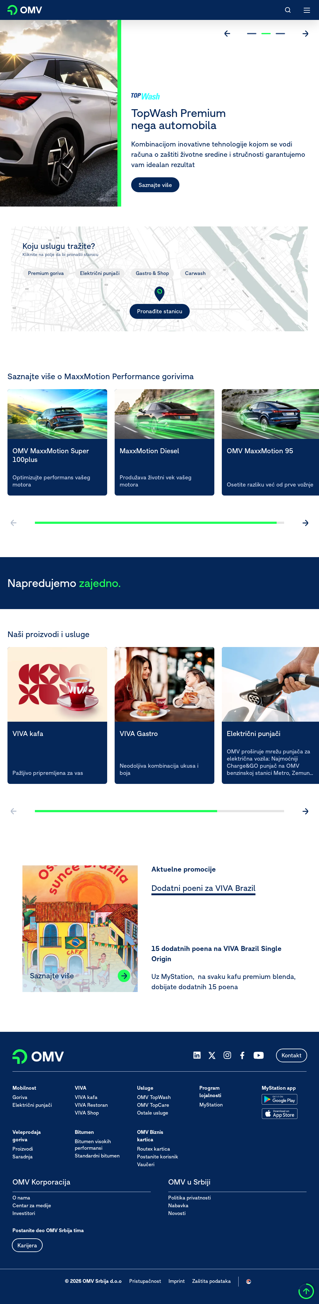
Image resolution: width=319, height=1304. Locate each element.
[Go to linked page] (124, 976)
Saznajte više (155, 185)
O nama (21, 1198)
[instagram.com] (227, 1055)
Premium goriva (46, 273)
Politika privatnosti (189, 1198)
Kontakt (292, 1055)
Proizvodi (22, 1149)
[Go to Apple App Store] (280, 1113)
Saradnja (22, 1156)
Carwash (195, 273)
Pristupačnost (145, 1281)
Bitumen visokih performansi (93, 1144)
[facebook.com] (242, 1055)
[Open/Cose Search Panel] (287, 9)
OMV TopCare (153, 1105)
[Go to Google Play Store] (280, 1099)
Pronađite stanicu (159, 311)
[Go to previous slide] (227, 33)
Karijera (27, 1245)
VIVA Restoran (91, 1105)
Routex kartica (153, 1149)
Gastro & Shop (152, 273)
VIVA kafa (86, 1097)
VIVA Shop (87, 1113)
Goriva (19, 1097)
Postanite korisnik (157, 1156)
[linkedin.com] (197, 1055)
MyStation (211, 1104)
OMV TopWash (154, 1097)
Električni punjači (100, 273)
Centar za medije (31, 1205)
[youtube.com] (259, 1055)
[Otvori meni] (307, 10)
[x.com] (212, 1055)
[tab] (203, 889)
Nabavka (178, 1205)
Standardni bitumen (97, 1156)
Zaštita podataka (211, 1281)
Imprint (177, 1281)
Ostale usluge (152, 1113)
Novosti (177, 1213)
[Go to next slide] (305, 33)
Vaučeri (146, 1164)
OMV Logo (19, 9)
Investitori (23, 1213)
